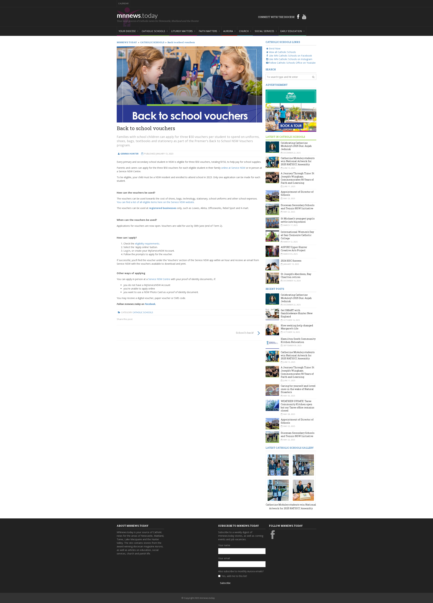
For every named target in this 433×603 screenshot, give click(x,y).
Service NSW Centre (159, 279)
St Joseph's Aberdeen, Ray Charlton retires (296, 275)
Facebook (150, 304)
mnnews (137, 15)
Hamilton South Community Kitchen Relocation (298, 340)
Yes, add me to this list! (234, 576)
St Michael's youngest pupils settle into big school (298, 220)
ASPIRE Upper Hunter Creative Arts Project (294, 248)
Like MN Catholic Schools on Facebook (290, 55)
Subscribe (225, 583)
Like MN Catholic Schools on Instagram (290, 59)
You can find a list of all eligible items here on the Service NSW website (155, 202)
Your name (224, 545)
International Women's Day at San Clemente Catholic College (297, 235)
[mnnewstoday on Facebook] (298, 16)
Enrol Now (274, 48)
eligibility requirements (147, 243)
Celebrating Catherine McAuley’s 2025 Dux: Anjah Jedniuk (296, 146)
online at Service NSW (233, 167)
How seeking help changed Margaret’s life (297, 327)
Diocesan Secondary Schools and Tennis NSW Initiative (297, 207)
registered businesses (162, 208)
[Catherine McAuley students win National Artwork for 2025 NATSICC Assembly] (278, 464)
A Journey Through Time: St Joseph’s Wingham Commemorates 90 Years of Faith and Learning (297, 178)
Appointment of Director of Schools (297, 193)
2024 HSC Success (291, 260)
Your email (224, 558)
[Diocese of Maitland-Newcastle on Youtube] (304, 16)
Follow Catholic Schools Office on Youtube (292, 62)
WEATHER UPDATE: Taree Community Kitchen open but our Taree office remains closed (297, 405)
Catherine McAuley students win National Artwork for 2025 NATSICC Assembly (298, 161)
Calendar (123, 3)
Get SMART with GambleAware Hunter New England (297, 313)
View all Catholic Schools (282, 52)
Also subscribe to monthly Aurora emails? (241, 571)
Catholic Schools (143, 312)
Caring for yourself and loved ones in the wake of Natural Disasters (298, 389)
